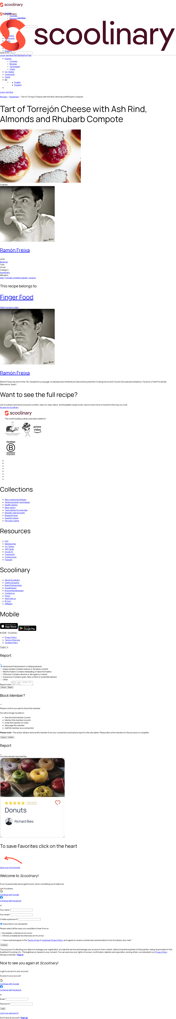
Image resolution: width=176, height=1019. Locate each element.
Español (17, 85)
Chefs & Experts (12, 582)
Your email (5, 914)
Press (7, 596)
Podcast (8, 559)
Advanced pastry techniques (17, 502)
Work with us (10, 598)
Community (10, 74)
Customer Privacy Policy (52, 940)
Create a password (9, 919)
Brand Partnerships (13, 585)
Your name (5, 910)
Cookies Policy (11, 642)
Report (10, 687)
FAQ (6, 541)
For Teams (9, 71)
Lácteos (32, 277)
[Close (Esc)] (1, 664)
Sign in (20, 954)
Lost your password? (9, 1013)
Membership (10, 544)
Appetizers (14, 96)
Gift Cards (9, 549)
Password (5, 1003)
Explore (8, 58)
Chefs (7, 77)
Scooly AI (9, 551)
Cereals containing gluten (16, 277)
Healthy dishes (11, 505)
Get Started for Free (22, 55)
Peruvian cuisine (12, 520)
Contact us (10, 593)
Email (3, 999)
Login (3, 1009)
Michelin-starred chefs (15, 512)
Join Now (9, 55)
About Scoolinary (12, 580)
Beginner (4, 262)
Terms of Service (12, 640)
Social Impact (10, 588)
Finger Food (16, 297)
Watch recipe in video (9, 307)
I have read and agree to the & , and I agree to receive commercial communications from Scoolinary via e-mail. (67, 940)
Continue (4, 945)
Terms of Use (34, 940)
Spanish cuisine (11, 518)
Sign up (24, 1017)
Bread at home (11, 515)
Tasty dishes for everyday (16, 510)
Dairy (2, 277)
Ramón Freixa (15, 250)
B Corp (8, 601)
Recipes (3, 96)
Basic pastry (10, 507)
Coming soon (11, 557)
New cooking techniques (15, 499)
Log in (2, 55)
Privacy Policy (11, 637)
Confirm (10, 737)
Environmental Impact (14, 590)
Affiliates (8, 603)
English (17, 82)
